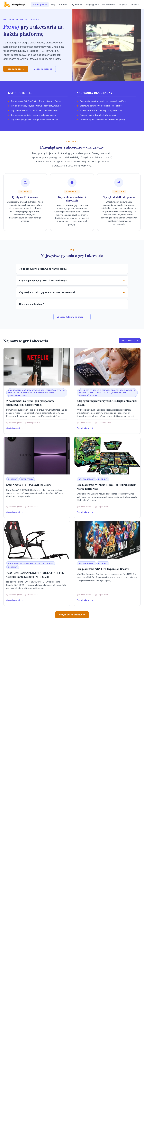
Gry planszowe (86, 479)
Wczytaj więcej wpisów (70, 614)
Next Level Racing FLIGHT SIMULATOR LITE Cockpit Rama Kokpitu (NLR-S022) (35, 575)
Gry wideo (76, 4)
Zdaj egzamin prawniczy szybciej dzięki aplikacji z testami (107, 403)
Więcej (122, 4)
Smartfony (27, 479)
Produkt (63, 4)
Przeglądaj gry (14, 69)
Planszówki (108, 4)
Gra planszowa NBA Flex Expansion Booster (103, 569)
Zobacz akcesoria (43, 69)
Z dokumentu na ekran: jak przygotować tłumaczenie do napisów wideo (30, 403)
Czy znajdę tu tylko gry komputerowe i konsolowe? (47, 292)
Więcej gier (91, 4)
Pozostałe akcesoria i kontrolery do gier (30, 563)
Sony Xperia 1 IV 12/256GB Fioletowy (28, 485)
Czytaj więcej (13, 428)
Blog (53, 4)
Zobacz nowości (128, 341)
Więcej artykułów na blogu (70, 317)
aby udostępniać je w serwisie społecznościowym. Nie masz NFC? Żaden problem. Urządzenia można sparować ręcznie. (37, 392)
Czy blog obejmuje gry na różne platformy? (43, 280)
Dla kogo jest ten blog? (31, 304)
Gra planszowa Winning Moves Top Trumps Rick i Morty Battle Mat (106, 487)
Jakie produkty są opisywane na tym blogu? (43, 268)
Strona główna (40, 4)
